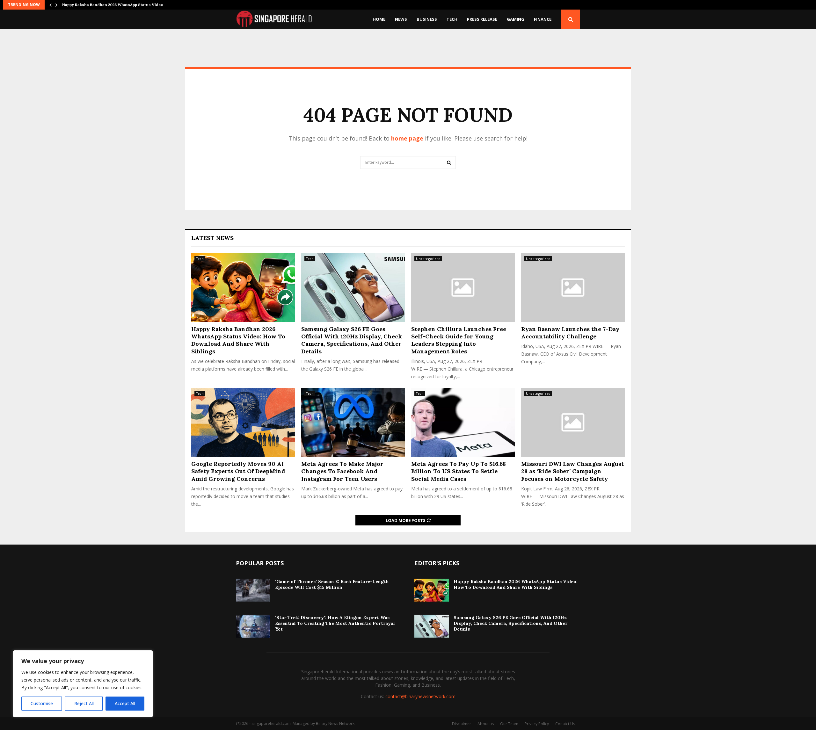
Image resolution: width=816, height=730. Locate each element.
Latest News (212, 238)
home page (407, 138)
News (401, 19)
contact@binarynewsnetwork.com (420, 696)
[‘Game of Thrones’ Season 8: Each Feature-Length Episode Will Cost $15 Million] (253, 590)
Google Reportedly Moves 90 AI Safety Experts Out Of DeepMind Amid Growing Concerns (238, 471)
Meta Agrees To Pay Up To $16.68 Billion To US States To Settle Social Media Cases (458, 471)
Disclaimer (461, 723)
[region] (83, 683)
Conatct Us (565, 723)
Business (427, 19)
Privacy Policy (537, 723)
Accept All (125, 703)
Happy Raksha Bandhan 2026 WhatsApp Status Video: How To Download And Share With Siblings (238, 340)
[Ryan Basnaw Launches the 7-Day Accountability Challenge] (573, 287)
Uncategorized (428, 259)
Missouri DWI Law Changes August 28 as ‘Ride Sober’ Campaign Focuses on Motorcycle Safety (572, 471)
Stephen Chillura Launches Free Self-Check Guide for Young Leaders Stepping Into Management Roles (458, 340)
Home (379, 19)
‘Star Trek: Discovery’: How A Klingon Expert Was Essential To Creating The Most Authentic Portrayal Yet (335, 623)
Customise (42, 703)
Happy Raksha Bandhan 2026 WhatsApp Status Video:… (114, 4)
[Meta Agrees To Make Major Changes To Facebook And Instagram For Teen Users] (353, 422)
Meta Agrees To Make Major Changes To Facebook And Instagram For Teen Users (342, 471)
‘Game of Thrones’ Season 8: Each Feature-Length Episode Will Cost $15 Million (332, 584)
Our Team (509, 723)
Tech (452, 19)
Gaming (515, 19)
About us (485, 723)
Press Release (482, 19)
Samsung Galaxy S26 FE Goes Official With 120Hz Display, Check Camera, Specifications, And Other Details (351, 340)
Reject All (84, 703)
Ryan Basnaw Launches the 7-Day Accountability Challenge (570, 332)
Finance (542, 19)
